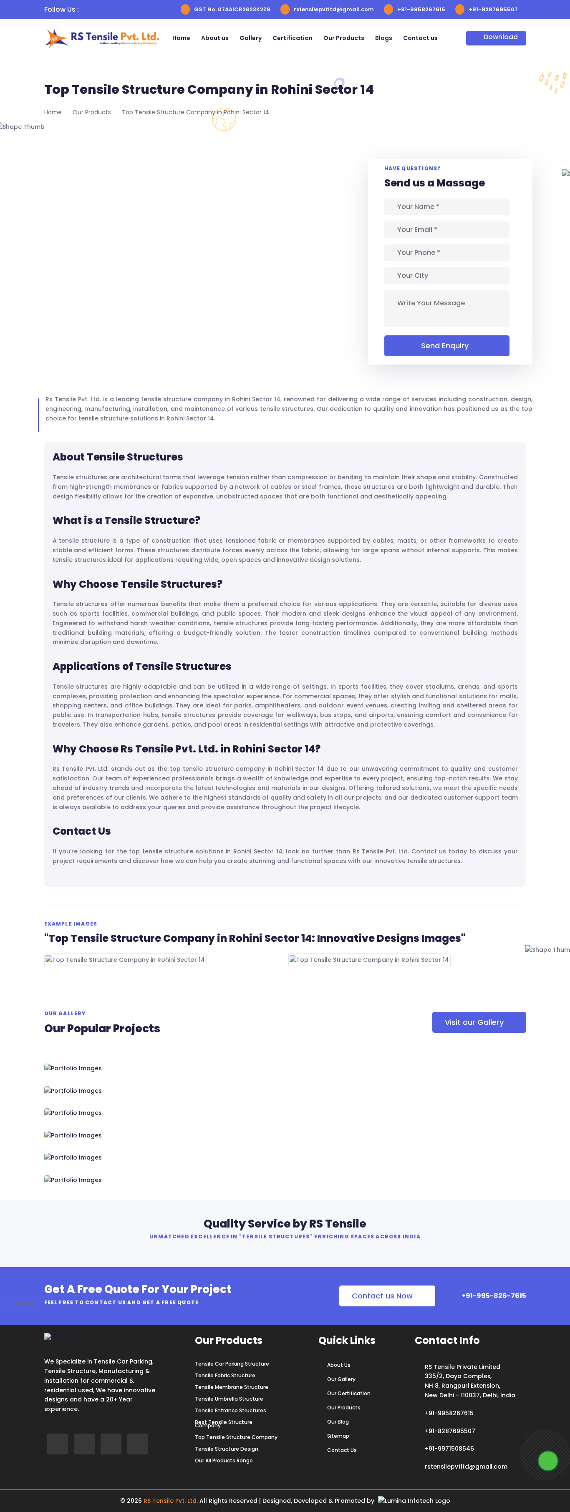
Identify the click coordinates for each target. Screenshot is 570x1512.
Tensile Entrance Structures (230, 1410)
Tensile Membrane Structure (231, 1387)
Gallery (251, 38)
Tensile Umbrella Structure (229, 1399)
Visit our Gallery (474, 1022)
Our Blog (338, 1422)
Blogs (383, 38)
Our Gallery (341, 1379)
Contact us (420, 38)
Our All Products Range (224, 1460)
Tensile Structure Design (226, 1449)
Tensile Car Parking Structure (232, 1364)
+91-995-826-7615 (493, 1296)
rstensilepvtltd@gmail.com (334, 9)
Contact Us (342, 1450)
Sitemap (338, 1436)
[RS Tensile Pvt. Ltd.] (120, 1180)
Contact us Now (382, 1296)
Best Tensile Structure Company (223, 1424)
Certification (292, 38)
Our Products (343, 38)
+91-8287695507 (493, 9)
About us (215, 38)
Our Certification (349, 1393)
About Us (339, 1365)
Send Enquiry (445, 345)
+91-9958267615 (421, 9)
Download (501, 37)
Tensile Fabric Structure (225, 1375)
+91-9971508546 (449, 1448)
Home (181, 38)
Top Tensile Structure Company (236, 1437)
